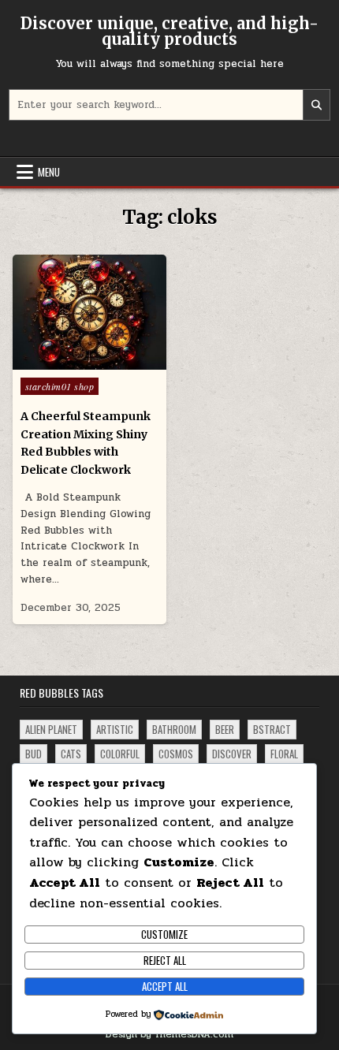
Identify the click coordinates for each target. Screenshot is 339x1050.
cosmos (175, 753)
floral (284, 753)
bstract (272, 729)
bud (33, 753)
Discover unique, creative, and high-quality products (169, 31)
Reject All (164, 960)
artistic (114, 729)
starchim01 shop (60, 386)
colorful (120, 753)
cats (71, 753)
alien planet (51, 729)
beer (224, 729)
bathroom (174, 729)
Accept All (165, 986)
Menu (49, 172)
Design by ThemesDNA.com (169, 1034)
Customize (164, 934)
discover (231, 753)
